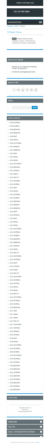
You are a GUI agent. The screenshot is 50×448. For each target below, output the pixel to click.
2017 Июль (14, 318)
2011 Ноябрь (15, 184)
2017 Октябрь (15, 328)
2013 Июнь (14, 222)
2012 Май (13, 188)
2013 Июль (14, 225)
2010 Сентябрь (15, 164)
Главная (18, 3)
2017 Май (13, 311)
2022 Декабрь (15, 383)
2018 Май (13, 338)
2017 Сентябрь (15, 324)
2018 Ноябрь (15, 352)
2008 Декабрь (15, 129)
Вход (32, 3)
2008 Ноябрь (15, 126)
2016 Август (14, 294)
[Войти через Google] (31, 90)
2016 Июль (14, 290)
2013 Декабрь (15, 239)
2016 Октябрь (15, 300)
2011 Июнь (14, 174)
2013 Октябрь (15, 232)
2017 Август (14, 321)
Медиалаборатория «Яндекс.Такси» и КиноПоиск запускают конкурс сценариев (24, 41)
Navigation (14, 22)
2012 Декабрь (15, 201)
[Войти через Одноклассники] (36, 90)
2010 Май (13, 153)
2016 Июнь (14, 287)
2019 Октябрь (15, 359)
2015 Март (13, 263)
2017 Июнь (14, 314)
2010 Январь (15, 147)
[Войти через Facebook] (23, 90)
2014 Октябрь (15, 259)
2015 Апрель (14, 266)
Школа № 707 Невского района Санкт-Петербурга (24, 67)
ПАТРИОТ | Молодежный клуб (23, 72)
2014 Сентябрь (15, 256)
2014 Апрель (14, 246)
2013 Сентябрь (15, 229)
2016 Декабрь (15, 307)
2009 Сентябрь (15, 143)
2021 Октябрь (15, 372)
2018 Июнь (14, 342)
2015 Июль (14, 270)
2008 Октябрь (15, 123)
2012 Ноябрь (15, 198)
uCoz (37, 442)
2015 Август (14, 273)
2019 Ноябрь (15, 362)
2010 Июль (14, 160)
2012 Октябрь (15, 194)
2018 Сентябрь (15, 345)
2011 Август (14, 177)
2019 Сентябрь (15, 355)
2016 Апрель (14, 283)
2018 (16, 26)
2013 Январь (15, 205)
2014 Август (14, 253)
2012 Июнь (14, 191)
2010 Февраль (15, 150)
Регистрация (26, 3)
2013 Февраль (15, 208)
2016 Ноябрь (15, 304)
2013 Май (13, 218)
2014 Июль (14, 249)
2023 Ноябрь (15, 386)
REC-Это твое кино (22, 12)
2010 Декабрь (15, 167)
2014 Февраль (15, 242)
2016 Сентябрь (15, 297)
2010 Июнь (14, 157)
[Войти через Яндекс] (27, 90)
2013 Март (13, 212)
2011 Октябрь (15, 181)
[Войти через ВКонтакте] (18, 90)
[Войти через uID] (14, 90)
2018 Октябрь (15, 348)
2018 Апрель (14, 335)
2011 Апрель (14, 170)
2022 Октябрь (15, 379)
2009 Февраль (15, 133)
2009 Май (13, 136)
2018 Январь (15, 331)
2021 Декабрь (15, 376)
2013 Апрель (14, 215)
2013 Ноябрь (15, 235)
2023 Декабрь (15, 389)
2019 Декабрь (15, 365)
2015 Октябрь (15, 280)
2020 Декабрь (15, 369)
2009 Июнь (14, 140)
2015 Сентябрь (15, 277)
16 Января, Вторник (14, 32)
